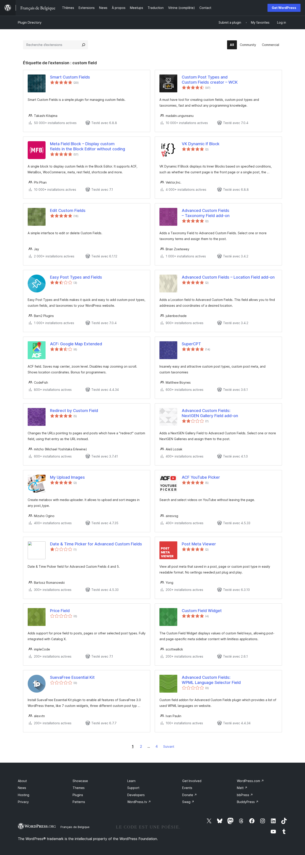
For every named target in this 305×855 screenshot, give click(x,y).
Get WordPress (284, 8)
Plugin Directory (30, 22)
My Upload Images (67, 477)
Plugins (78, 795)
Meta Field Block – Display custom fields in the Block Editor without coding (87, 146)
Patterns (79, 802)
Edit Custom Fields (68, 210)
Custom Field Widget (202, 610)
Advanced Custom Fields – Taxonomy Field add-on (206, 213)
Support (133, 788)
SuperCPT (191, 344)
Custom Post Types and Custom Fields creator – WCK (210, 80)
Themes (79, 788)
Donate (189, 795)
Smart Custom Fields (70, 77)
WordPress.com (250, 781)
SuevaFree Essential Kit (72, 677)
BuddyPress (248, 802)
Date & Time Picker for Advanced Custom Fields (96, 544)
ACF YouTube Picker (201, 477)
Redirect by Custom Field (74, 410)
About (22, 781)
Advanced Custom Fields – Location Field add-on (228, 277)
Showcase (80, 781)
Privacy (23, 802)
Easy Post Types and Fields (76, 277)
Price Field (60, 610)
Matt (242, 788)
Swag (188, 802)
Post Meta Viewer (199, 544)
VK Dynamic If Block (200, 143)
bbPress (245, 795)
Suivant (168, 746)
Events (187, 788)
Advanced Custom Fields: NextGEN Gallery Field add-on (210, 413)
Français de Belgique (75, 827)
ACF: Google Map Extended (76, 344)
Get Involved (191, 781)
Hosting (23, 795)
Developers (136, 795)
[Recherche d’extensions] (83, 44)
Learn (131, 781)
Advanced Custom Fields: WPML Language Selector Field (211, 680)
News (22, 788)
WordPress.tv (139, 802)
